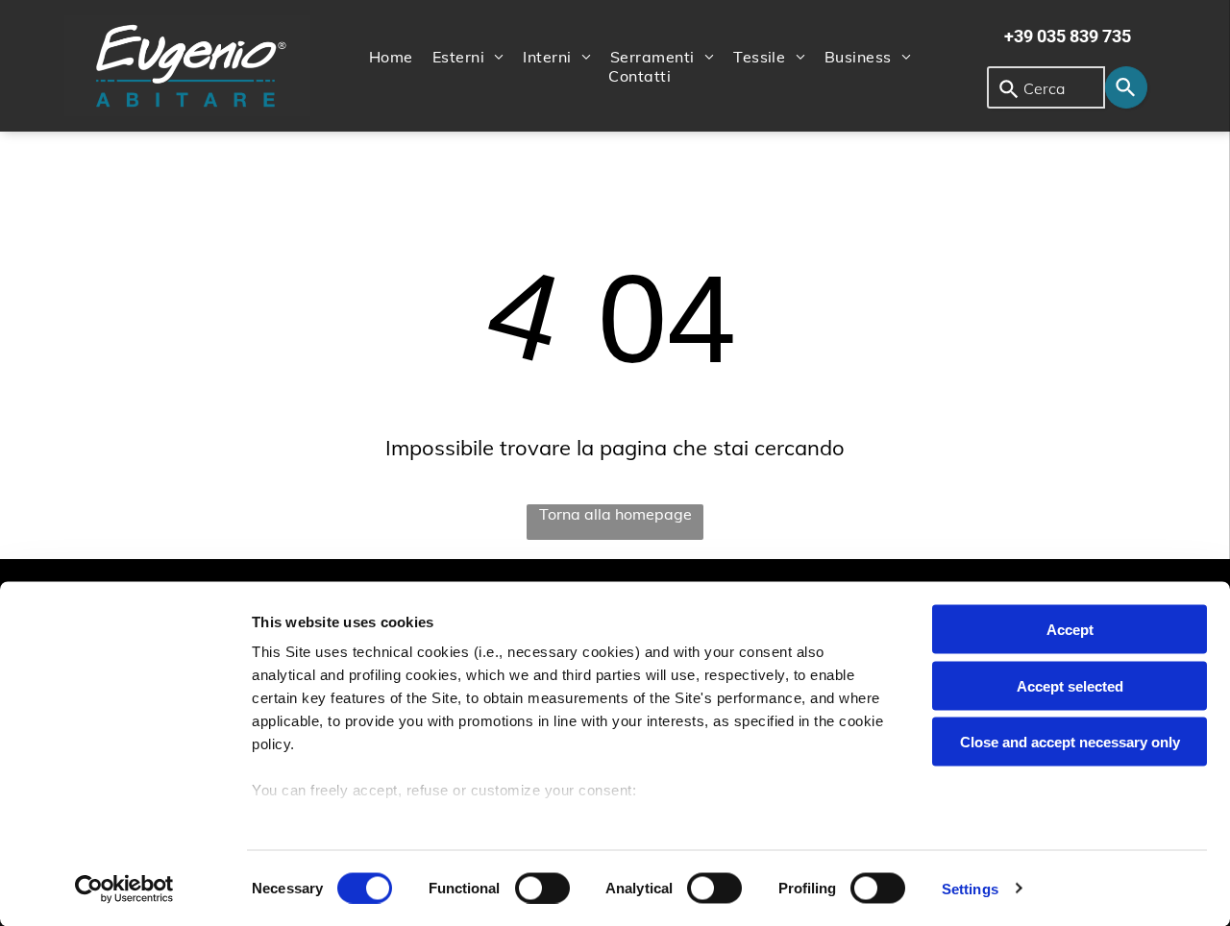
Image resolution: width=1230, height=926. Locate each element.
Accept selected (1070, 685)
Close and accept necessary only (1070, 742)
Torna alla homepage (615, 514)
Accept (1070, 629)
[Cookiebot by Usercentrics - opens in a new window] (124, 888)
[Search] (1126, 87)
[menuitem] (391, 56)
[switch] (542, 887)
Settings (970, 888)
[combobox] (1046, 87)
